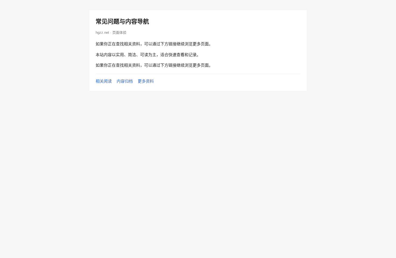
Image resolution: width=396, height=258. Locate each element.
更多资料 (146, 81)
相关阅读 (104, 81)
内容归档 (125, 81)
